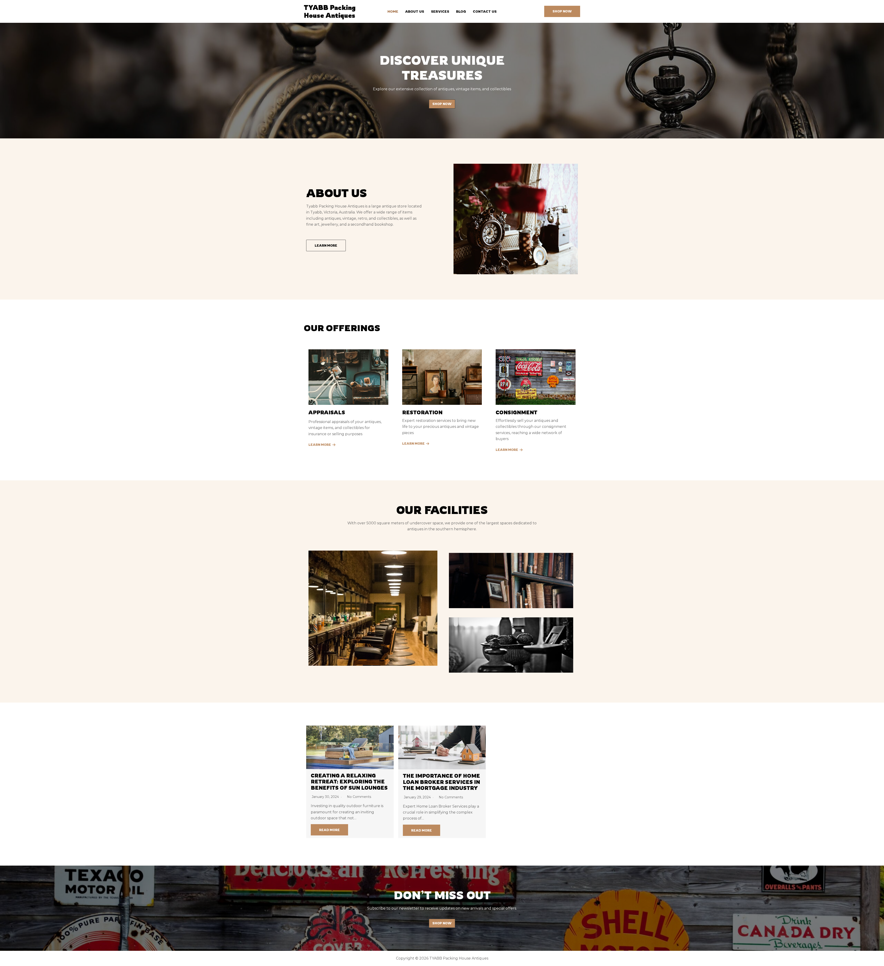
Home (392, 11)
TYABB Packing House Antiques (330, 11)
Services (440, 11)
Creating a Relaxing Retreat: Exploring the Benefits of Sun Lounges (349, 781)
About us (414, 11)
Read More (329, 830)
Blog (461, 11)
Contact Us (485, 11)
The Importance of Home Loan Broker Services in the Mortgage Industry (441, 782)
